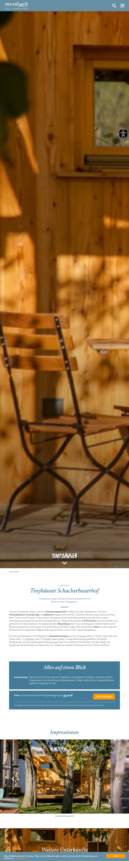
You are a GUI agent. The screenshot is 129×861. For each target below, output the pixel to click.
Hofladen (30, 639)
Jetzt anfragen (104, 697)
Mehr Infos (21, 858)
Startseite (13, 572)
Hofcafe (46, 639)
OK (115, 855)
